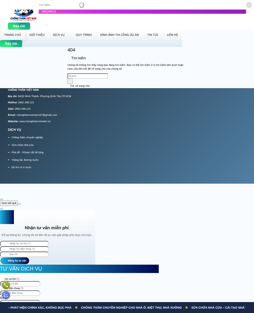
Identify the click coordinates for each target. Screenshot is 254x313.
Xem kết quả (9, 203)
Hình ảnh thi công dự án (119, 34)
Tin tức (153, 34)
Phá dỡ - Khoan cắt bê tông (27, 152)
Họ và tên (11, 278)
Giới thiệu (37, 34)
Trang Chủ (12, 34)
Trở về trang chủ (79, 85)
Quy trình (84, 34)
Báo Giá (19, 26)
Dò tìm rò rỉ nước (22, 167)
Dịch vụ (59, 34)
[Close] (1, 199)
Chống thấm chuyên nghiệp (27, 137)
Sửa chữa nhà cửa (23, 144)
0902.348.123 (26, 102)
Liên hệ (172, 34)
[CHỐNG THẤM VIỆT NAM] (23, 20)
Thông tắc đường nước (25, 159)
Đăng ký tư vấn (16, 260)
